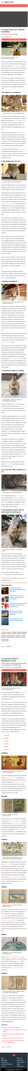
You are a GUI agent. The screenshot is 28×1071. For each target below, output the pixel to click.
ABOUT (2, 1058)
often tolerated (7, 864)
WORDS (23, 636)
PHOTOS (19, 633)
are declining (19, 495)
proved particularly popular (17, 967)
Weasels (6, 741)
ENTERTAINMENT (10, 636)
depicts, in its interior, (11, 777)
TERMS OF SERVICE (21, 1062)
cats (18, 498)
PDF (8, 431)
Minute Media (11, 1069)
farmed (18, 961)
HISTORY (8, 1047)
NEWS (24, 633)
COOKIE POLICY (4, 1062)
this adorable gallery (16, 66)
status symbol (18, 829)
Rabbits (6, 746)
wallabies (23, 120)
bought (20, 881)
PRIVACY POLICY (20, 1060)
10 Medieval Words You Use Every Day (12, 1038)
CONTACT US (19, 1058)
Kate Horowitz (7, 34)
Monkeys (6, 749)
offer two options (21, 149)
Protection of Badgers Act (15, 821)
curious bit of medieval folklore (9, 920)
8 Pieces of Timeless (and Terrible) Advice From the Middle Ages (13, 1041)
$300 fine (21, 504)
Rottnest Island (20, 132)
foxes (13, 498)
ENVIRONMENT (5, 640)
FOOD (14, 633)
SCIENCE (3, 636)
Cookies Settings (20, 1066)
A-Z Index (3, 1066)
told (15, 358)
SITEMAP (18, 1064)
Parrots (6, 744)
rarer (7, 909)
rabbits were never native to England (13, 957)
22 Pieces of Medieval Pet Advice (11, 1027)
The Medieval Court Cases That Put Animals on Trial (14, 1030)
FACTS (9, 633)
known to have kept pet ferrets (15, 877)
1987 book (7, 203)
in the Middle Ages (17, 823)
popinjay (4, 916)
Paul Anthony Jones (8, 667)
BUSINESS (18, 636)
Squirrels (6, 735)
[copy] (10, 37)
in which (9, 1000)
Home (3, 646)
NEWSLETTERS (4, 1060)
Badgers (6, 738)
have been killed (8, 464)
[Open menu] (2, 2)
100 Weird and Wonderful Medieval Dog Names (13, 1034)
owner (14, 831)
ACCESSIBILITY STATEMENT (6, 1064)
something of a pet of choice (19, 782)
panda (15, 404)
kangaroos (16, 120)
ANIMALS (4, 633)
